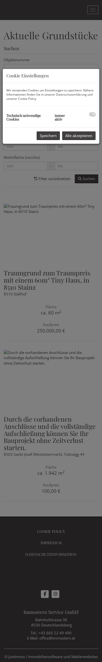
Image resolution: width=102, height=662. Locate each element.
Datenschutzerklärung (71, 94)
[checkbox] (92, 114)
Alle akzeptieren (78, 135)
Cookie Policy (27, 99)
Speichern (48, 135)
